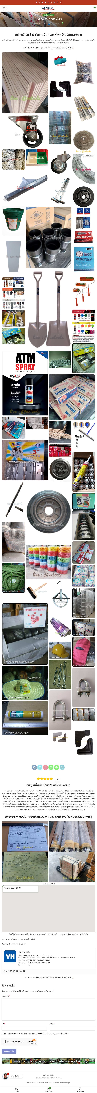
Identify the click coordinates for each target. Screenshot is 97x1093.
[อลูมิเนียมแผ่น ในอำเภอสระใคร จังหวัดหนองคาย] (83, 108)
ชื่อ (3, 1023)
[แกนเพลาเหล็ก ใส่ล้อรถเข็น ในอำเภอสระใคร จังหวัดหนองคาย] (13, 501)
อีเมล (52, 1023)
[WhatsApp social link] (51, 2)
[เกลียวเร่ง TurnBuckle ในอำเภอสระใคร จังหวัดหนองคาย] (60, 675)
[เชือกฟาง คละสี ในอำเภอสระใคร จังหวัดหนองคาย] (48, 562)
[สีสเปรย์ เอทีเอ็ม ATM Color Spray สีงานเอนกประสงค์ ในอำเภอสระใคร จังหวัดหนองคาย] (25, 383)
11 (49, 883)
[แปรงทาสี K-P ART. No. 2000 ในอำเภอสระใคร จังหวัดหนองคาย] (13, 336)
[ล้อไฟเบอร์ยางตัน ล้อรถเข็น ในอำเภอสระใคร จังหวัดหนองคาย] (48, 513)
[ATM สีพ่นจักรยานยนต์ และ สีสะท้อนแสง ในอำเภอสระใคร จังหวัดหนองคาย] (83, 326)
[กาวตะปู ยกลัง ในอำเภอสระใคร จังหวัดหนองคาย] (83, 472)
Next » (52, 883)
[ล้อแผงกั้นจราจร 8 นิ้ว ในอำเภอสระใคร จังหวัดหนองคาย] (60, 470)
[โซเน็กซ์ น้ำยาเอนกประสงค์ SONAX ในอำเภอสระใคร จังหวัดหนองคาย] (83, 627)
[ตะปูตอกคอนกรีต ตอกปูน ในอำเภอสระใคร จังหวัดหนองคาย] (60, 359)
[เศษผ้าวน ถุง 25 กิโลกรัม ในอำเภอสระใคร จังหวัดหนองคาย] (13, 542)
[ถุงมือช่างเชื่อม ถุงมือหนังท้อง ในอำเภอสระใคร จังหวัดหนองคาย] (37, 423)
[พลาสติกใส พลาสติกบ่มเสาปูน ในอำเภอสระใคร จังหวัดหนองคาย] (60, 626)
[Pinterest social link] (45, 2)
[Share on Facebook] (34, 767)
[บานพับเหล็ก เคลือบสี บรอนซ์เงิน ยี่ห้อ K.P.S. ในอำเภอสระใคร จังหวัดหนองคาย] (25, 460)
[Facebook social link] (36, 2)
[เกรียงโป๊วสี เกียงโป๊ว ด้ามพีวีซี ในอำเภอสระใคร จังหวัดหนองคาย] (13, 428)
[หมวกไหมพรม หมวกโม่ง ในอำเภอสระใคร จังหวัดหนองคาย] (83, 652)
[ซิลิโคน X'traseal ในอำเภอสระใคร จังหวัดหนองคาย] (13, 318)
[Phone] (7, 971)
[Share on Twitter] (39, 767)
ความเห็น (6, 996)
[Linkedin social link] (48, 2)
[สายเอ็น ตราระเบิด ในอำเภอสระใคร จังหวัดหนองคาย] (83, 525)
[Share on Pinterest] (45, 767)
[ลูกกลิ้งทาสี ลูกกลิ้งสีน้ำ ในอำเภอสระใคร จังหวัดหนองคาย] (83, 291)
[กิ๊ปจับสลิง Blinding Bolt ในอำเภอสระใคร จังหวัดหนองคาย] (83, 687)
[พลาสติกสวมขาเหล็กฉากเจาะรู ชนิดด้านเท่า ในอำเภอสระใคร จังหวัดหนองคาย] (60, 737)
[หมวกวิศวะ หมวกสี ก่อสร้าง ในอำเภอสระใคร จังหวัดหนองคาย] (60, 650)
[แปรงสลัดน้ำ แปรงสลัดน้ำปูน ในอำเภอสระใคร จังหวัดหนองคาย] (37, 591)
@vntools (26, 965)
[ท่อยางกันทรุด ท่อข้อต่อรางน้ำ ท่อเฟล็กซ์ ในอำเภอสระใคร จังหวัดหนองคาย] (48, 237)
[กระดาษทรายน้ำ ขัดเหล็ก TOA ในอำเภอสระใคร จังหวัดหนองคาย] (83, 259)
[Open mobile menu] (4, 8)
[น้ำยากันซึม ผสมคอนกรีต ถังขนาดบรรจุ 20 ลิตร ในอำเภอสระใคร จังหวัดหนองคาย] (13, 221)
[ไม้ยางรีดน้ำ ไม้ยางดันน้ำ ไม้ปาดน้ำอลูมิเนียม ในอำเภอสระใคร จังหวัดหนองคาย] (60, 191)
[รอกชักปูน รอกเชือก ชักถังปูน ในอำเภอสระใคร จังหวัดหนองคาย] (60, 595)
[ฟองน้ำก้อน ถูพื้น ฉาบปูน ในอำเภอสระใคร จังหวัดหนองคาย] (83, 501)
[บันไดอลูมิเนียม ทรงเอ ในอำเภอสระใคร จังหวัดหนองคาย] (83, 603)
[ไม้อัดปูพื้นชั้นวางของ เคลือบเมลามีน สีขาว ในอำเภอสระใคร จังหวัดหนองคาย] (13, 256)
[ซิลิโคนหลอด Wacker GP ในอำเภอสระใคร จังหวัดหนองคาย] (25, 718)
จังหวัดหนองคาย (48, 15)
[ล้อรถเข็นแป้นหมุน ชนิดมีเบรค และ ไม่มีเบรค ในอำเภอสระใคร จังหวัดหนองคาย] (60, 160)
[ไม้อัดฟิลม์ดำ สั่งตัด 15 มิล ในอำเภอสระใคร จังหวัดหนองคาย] (60, 432)
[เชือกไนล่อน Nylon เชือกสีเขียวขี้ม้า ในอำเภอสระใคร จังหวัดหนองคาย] (13, 578)
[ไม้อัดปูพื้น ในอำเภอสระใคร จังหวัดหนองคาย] (25, 82)
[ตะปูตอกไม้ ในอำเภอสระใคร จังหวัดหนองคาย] (72, 397)
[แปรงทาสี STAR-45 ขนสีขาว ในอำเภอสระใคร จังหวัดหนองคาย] (83, 358)
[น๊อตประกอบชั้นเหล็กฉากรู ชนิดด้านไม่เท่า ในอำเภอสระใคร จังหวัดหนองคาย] (83, 72)
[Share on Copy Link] (62, 767)
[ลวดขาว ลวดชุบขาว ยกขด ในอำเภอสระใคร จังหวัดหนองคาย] (83, 169)
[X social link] (39, 2)
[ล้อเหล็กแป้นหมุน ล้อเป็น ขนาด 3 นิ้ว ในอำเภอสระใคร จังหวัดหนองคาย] (25, 131)
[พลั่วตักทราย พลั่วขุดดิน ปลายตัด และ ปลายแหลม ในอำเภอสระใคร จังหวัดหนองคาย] (48, 309)
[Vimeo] (11, 971)
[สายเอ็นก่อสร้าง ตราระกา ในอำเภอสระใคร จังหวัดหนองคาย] (25, 634)
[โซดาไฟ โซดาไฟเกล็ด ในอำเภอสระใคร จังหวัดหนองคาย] (83, 576)
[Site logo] (48, 8)
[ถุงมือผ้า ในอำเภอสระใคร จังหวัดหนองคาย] (83, 714)
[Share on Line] (56, 767)
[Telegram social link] (57, 2)
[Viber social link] (60, 2)
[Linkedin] (14, 971)
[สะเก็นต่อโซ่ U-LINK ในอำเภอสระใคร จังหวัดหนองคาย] (60, 710)
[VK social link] (54, 2)
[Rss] (17, 971)
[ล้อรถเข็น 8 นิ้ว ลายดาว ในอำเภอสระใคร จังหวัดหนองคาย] (83, 200)
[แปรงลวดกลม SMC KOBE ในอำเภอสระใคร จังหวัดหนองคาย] (83, 139)
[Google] (21, 971)
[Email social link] (42, 2)
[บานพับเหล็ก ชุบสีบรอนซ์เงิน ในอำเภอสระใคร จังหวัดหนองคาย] (83, 222)
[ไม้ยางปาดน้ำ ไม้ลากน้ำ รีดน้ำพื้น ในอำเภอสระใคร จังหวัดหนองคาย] (83, 436)
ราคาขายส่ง (55, 23)
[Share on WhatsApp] (50, 767)
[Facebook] (4, 971)
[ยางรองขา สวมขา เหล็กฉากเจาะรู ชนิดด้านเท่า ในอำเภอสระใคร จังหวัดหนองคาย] (83, 742)
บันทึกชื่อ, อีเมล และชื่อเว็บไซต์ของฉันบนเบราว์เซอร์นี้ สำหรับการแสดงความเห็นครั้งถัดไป (36, 1034)
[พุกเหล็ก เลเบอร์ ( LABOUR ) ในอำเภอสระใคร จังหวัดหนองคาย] (83, 237)
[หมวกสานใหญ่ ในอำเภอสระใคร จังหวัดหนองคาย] (25, 683)
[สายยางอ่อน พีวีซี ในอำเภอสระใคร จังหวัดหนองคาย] (60, 127)
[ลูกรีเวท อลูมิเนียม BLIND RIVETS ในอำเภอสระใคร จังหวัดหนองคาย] (60, 450)
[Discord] (24, 971)
